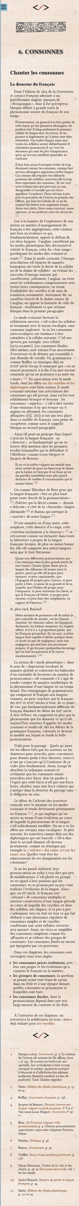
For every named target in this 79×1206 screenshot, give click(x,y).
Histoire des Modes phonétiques (47, 1087)
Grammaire (46, 1054)
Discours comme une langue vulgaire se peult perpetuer (44, 1106)
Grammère (58, 1112)
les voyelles (45, 1023)
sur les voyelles (54, 383)
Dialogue (35, 1140)
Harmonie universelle (52, 1169)
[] (17, 215)
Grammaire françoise (42, 1097)
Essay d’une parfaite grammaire (50, 1155)
